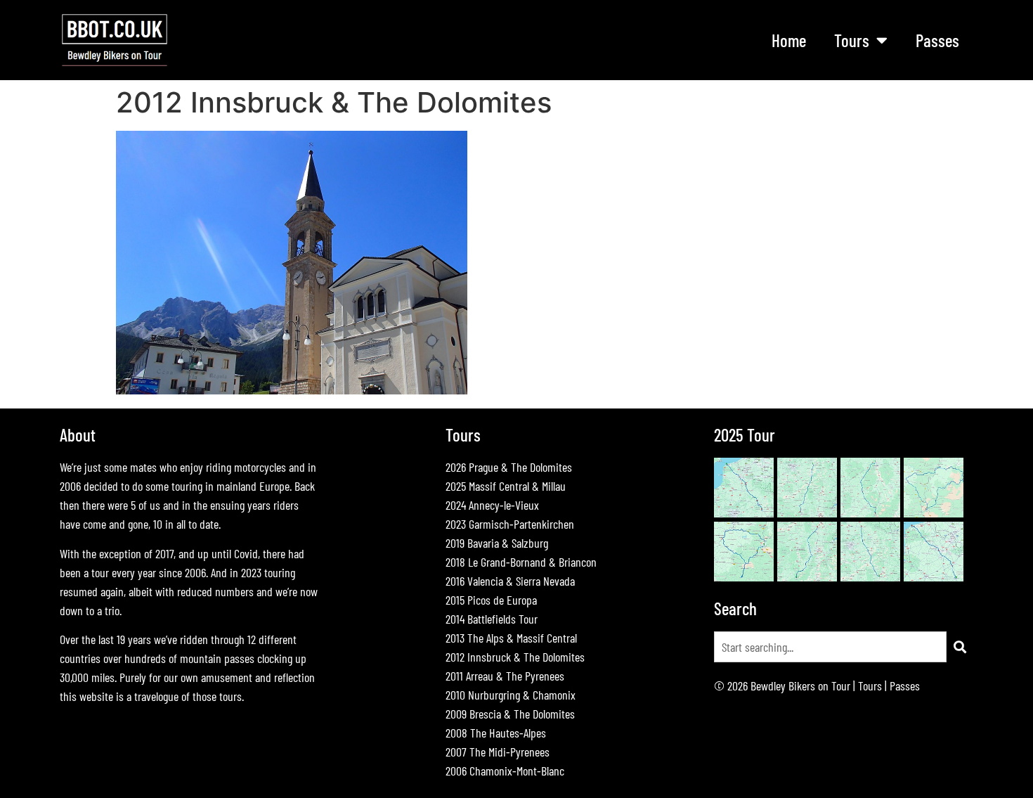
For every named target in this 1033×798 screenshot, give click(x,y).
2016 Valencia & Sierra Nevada (510, 580)
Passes (937, 40)
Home (789, 40)
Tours (870, 685)
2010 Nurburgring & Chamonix (511, 694)
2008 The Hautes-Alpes (496, 732)
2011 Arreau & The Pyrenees (505, 675)
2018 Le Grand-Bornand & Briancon (521, 561)
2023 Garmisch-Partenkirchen (510, 524)
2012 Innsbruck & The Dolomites (515, 656)
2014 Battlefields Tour (492, 618)
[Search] (960, 646)
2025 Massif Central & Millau (506, 486)
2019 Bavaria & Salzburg (497, 543)
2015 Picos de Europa (491, 599)
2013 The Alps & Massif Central (511, 637)
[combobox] (830, 646)
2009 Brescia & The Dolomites (510, 713)
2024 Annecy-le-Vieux (492, 505)
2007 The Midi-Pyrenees (498, 751)
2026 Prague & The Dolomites (509, 467)
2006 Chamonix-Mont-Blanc (505, 770)
